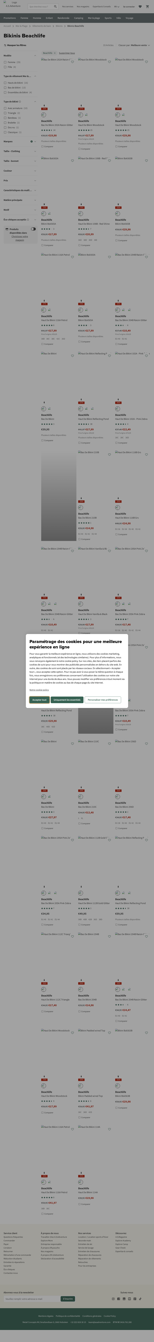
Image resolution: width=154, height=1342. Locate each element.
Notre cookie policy (39, 690)
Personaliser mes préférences (103, 700)
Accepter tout (39, 700)
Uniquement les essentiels (67, 700)
